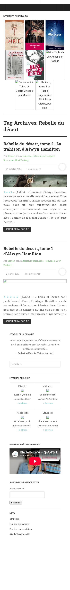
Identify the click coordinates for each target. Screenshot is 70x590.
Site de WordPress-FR (20, 534)
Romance (8, 160)
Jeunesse (26, 155)
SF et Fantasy (22, 160)
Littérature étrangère (44, 155)
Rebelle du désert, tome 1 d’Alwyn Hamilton (28, 251)
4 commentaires (32, 274)
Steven (11, 155)
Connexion (15, 519)
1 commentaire (33, 169)
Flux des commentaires (21, 529)
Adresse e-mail (17, 488)
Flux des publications (19, 524)
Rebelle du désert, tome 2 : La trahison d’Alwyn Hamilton (32, 146)
